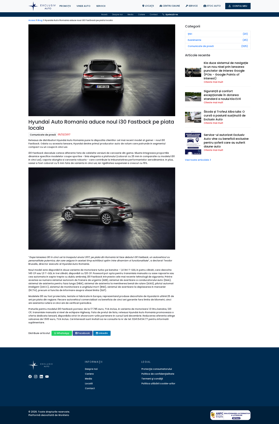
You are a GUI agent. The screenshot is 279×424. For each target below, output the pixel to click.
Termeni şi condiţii (152, 378)
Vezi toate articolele (197, 160)
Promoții (65, 6)
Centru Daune (171, 5)
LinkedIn (103, 333)
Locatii (89, 383)
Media (130, 14)
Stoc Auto (213, 5)
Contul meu (239, 6)
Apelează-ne (171, 14)
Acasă (104, 14)
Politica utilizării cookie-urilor (158, 383)
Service (193, 5)
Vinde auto (83, 6)
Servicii (100, 6)
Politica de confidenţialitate (157, 373)
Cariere (141, 14)
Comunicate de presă (43, 134)
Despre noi (117, 14)
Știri (218, 33)
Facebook (83, 333)
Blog (40, 20)
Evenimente (218, 40)
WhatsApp (62, 333)
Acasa (32, 20)
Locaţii (149, 5)
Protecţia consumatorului (156, 369)
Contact (154, 14)
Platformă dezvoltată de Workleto (48, 415)
